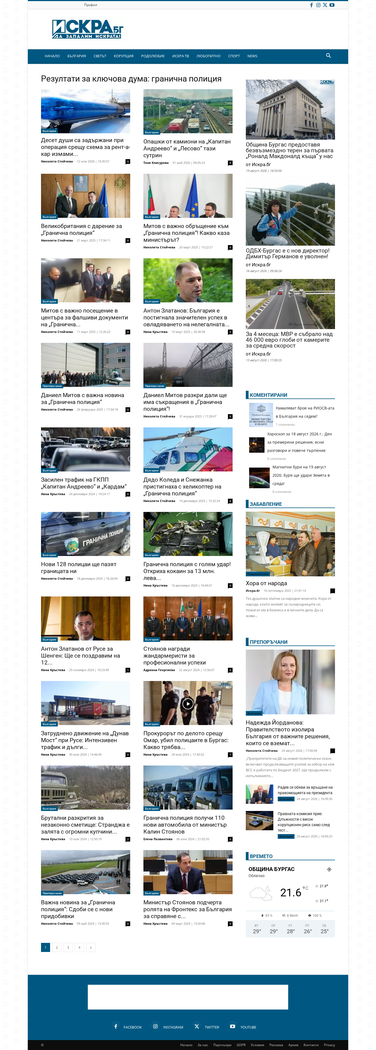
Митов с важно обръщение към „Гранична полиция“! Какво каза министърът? (186, 233)
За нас (203, 1045)
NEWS (252, 55)
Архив (293, 1045)
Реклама (276, 1045)
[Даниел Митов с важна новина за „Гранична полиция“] (85, 365)
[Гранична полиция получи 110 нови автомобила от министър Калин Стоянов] (188, 788)
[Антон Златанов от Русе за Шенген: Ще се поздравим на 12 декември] (85, 619)
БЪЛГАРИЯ (76, 55)
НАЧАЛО (52, 55)
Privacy (329, 1045)
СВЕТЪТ (100, 55)
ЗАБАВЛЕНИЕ (266, 504)
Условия (257, 1045)
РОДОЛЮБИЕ (153, 55)
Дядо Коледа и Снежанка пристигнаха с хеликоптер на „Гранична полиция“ (182, 486)
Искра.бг (253, 590)
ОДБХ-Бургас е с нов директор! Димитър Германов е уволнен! (287, 253)
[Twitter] (325, 5)
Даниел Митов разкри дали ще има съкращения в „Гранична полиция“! (185, 402)
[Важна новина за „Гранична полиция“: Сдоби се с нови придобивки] (85, 873)
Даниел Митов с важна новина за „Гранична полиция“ (82, 398)
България (49, 131)
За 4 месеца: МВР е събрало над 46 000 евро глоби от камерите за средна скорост (289, 340)
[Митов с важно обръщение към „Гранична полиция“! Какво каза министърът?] (188, 196)
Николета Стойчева (57, 161)
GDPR (241, 1045)
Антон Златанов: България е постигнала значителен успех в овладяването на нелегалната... (186, 317)
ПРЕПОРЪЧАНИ (269, 642)
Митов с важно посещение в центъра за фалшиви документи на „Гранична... (84, 317)
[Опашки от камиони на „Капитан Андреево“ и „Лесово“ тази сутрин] (188, 112)
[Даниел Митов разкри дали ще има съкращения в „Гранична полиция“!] (188, 365)
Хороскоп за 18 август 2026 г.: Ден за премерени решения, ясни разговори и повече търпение (299, 442)
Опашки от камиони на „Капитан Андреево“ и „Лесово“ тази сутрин (187, 148)
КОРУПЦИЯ (123, 55)
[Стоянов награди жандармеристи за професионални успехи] (188, 619)
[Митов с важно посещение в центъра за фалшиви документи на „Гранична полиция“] (85, 281)
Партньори (222, 1045)
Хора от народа (266, 583)
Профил (90, 4)
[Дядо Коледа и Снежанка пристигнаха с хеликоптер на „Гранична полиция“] (188, 450)
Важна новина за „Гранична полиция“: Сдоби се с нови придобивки (78, 909)
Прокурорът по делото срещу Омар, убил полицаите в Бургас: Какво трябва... (185, 740)
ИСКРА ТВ (180, 55)
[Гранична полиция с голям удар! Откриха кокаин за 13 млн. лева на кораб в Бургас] (188, 534)
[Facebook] (311, 5)
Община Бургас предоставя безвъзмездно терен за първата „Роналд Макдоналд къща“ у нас (289, 150)
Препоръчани (52, 386)
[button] (328, 56)
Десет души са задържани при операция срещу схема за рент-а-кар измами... (85, 147)
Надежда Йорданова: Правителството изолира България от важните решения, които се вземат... (288, 733)
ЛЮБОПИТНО (208, 55)
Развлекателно (257, 574)
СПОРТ (234, 55)
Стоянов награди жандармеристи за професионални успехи (174, 655)
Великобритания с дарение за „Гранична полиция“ (81, 229)
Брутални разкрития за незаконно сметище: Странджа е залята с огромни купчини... (85, 825)
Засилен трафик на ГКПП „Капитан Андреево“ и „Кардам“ (84, 483)
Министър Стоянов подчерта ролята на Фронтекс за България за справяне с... (187, 909)
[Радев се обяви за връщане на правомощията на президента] (259, 794)
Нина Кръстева (155, 332)
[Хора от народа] (290, 544)
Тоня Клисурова (156, 163)
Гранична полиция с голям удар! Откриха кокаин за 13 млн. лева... (187, 571)
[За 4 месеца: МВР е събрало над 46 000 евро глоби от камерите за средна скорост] (290, 304)
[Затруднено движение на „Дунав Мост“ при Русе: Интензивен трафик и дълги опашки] (85, 703)
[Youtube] (332, 5)
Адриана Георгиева (159, 670)
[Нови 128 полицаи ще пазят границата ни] (85, 534)
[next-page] (91, 947)
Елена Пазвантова (158, 839)
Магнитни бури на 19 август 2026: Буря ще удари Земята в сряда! (301, 475)
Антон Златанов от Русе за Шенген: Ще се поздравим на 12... (80, 655)
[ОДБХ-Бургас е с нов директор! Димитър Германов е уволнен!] (290, 213)
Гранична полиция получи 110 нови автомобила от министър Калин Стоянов (185, 825)
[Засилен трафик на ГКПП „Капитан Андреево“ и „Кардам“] (85, 450)
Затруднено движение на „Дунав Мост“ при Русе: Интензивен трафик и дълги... (85, 740)
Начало (186, 1045)
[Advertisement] (188, 997)
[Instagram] (318, 5)
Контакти (311, 1045)
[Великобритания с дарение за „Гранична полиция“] (85, 196)
